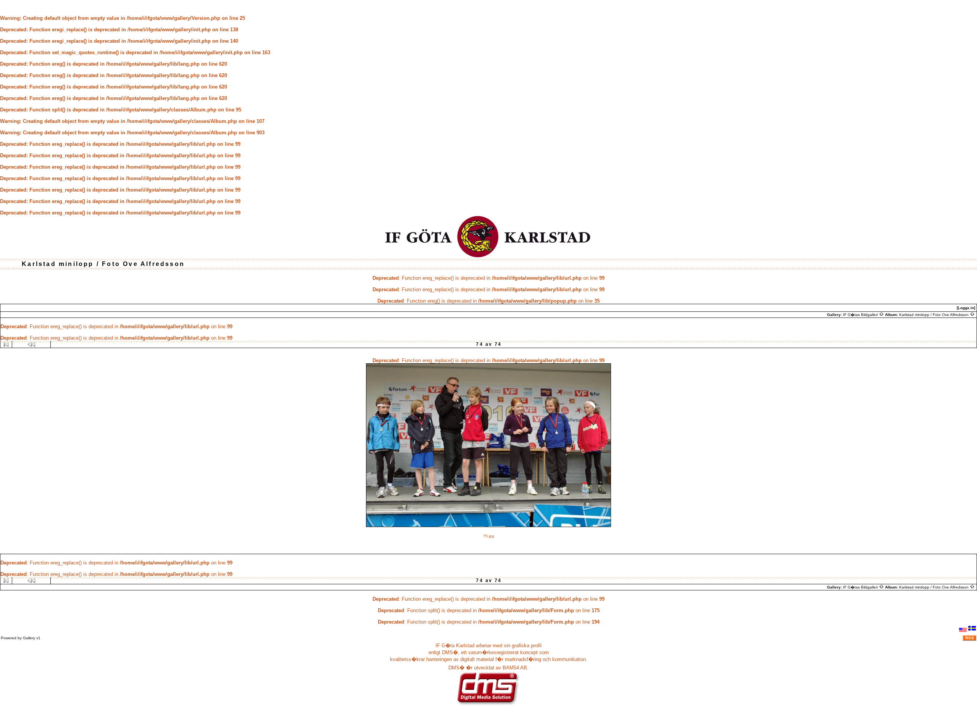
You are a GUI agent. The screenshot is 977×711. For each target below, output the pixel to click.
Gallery (29, 638)
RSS (969, 638)
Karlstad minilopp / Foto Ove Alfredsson (934, 315)
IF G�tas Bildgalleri (861, 315)
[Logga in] (966, 308)
